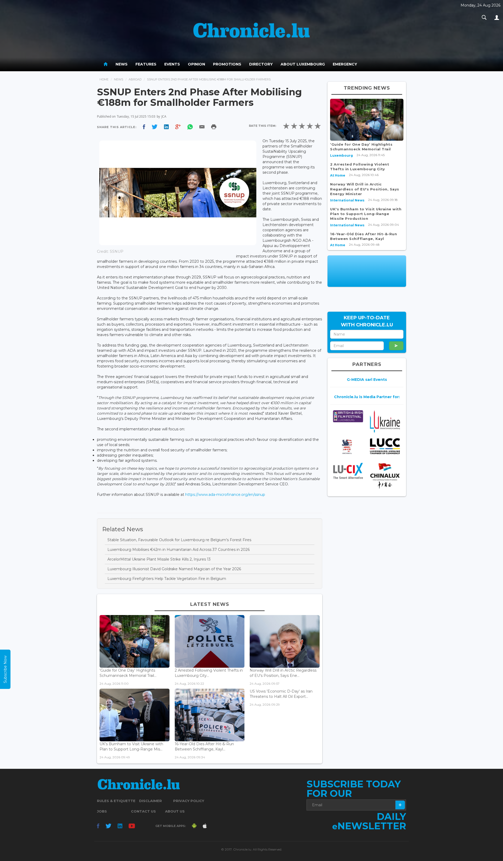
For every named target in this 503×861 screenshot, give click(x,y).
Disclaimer (150, 801)
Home (104, 79)
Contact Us (143, 811)
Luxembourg (341, 155)
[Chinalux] (385, 475)
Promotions (227, 64)
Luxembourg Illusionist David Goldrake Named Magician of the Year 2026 (174, 569)
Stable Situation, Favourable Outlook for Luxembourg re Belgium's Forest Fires (179, 540)
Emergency (345, 64)
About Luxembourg (303, 64)
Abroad (135, 79)
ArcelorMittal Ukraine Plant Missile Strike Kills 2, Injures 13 (159, 559)
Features (145, 64)
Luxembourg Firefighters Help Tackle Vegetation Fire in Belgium (166, 578)
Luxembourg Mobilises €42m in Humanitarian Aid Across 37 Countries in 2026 (178, 549)
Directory (261, 64)
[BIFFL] (348, 416)
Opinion (196, 64)
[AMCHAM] (348, 446)
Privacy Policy (188, 801)
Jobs (102, 811)
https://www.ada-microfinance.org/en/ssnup (225, 494)
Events (172, 64)
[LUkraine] (385, 421)
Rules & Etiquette (116, 801)
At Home (337, 175)
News (122, 64)
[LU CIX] (348, 470)
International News (347, 200)
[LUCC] (385, 446)
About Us (175, 811)
